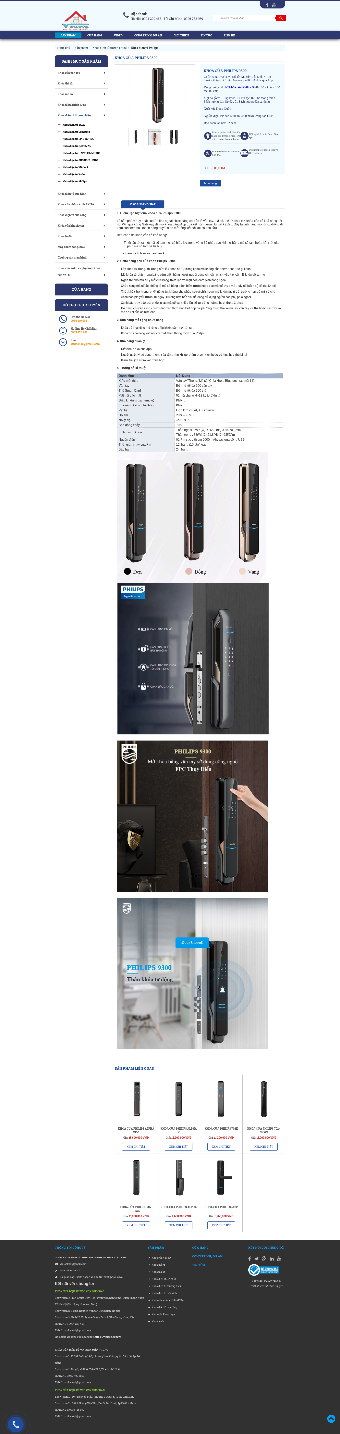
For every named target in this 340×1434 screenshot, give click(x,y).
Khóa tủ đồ (157, 1321)
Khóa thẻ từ (158, 1264)
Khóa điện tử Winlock (76, 167)
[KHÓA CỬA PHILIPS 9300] (155, 95)
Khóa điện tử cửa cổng (164, 1307)
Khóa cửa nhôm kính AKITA (167, 1300)
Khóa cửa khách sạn (163, 1314)
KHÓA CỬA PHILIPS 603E (221, 1207)
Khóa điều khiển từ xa (163, 1278)
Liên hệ (229, 35)
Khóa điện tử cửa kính (164, 1293)
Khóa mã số (158, 1271)
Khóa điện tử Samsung (76, 131)
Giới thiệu (181, 35)
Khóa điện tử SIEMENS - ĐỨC (80, 160)
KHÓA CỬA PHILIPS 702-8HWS (263, 1130)
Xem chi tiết (136, 1146)
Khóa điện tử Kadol (74, 174)
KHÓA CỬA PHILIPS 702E (221, 1128)
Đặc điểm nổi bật (142, 204)
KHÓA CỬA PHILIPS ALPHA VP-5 (136, 1130)
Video (118, 35)
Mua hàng (210, 183)
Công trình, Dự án (148, 35)
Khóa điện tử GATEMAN (77, 146)
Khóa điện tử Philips (75, 181)
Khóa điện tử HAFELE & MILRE (81, 153)
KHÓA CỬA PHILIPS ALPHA (179, 1207)
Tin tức (206, 35)
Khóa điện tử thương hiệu (166, 1286)
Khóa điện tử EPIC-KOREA (78, 139)
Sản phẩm (68, 35)
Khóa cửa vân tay (161, 1257)
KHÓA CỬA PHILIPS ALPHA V (179, 1130)
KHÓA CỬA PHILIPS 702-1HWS (136, 1209)
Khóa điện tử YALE (74, 124)
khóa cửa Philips (240, 87)
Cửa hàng (94, 35)
